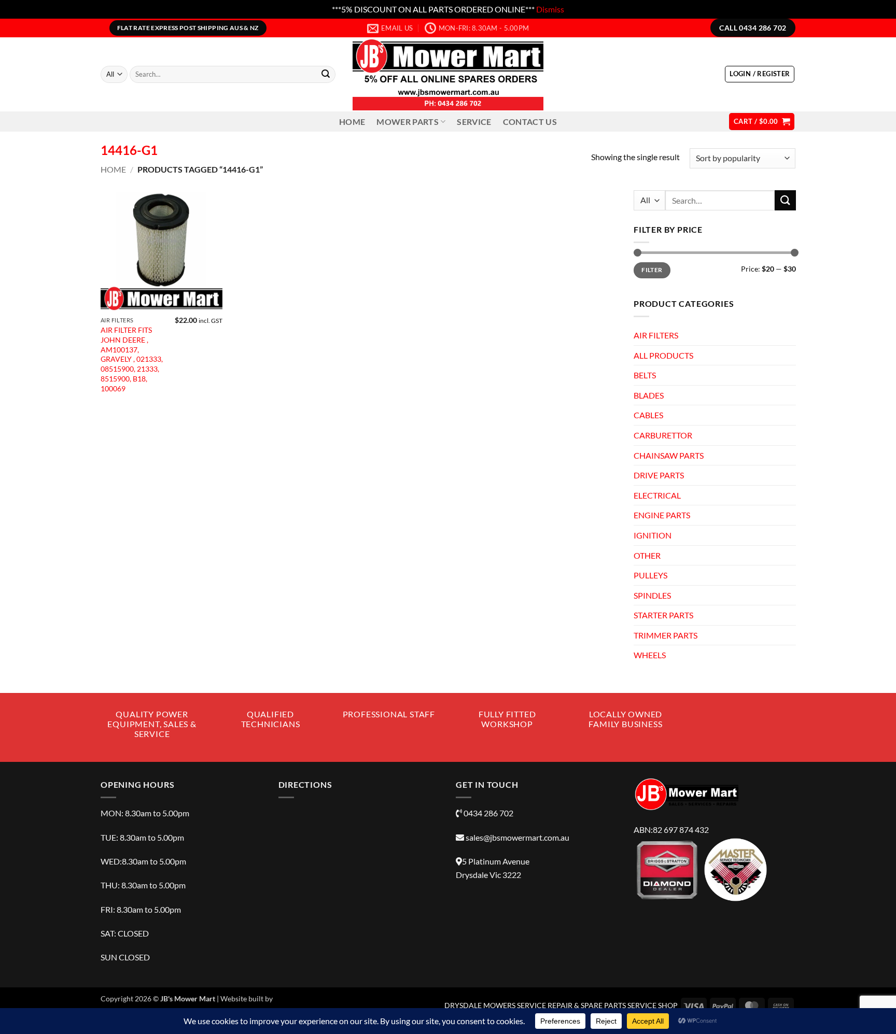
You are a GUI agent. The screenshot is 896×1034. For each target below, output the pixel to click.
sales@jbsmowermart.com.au (517, 837)
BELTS (645, 375)
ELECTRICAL (657, 495)
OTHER (647, 555)
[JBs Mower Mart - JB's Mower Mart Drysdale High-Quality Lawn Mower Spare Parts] (448, 74)
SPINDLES (652, 595)
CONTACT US (530, 121)
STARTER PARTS (663, 615)
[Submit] (325, 74)
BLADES (649, 395)
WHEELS (650, 655)
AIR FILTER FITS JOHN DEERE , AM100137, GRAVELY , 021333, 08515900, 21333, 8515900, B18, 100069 (132, 358)
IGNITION (652, 535)
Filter (651, 270)
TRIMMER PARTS (665, 635)
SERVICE (474, 121)
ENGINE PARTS (662, 515)
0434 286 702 (488, 813)
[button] (759, 74)
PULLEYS (650, 575)
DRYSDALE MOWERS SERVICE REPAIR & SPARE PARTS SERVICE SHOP (561, 1005)
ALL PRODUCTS (663, 355)
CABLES (648, 415)
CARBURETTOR (663, 435)
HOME (352, 121)
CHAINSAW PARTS (669, 455)
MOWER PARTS (407, 121)
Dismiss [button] (550, 9)
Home (113, 169)
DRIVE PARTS (659, 475)
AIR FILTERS (656, 335)
